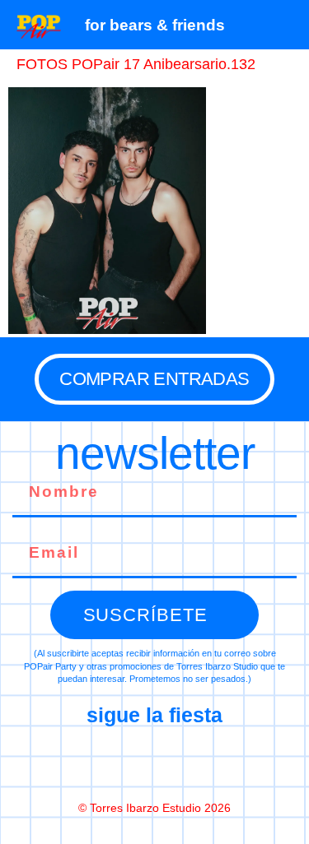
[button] (288, 24)
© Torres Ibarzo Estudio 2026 (154, 807)
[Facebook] (85, 762)
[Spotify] (224, 762)
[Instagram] (155, 762)
